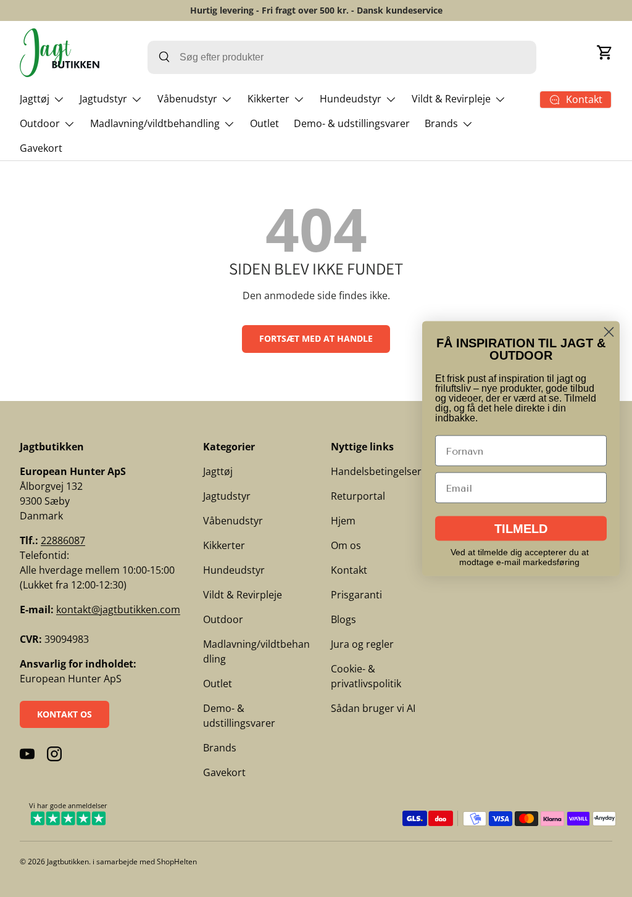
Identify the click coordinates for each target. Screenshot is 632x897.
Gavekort (41, 148)
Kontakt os (64, 714)
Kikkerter (224, 545)
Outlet (264, 123)
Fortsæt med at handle (316, 338)
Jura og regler (362, 644)
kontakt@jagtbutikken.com (118, 609)
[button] (604, 52)
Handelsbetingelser (376, 471)
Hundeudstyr (234, 570)
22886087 (63, 540)
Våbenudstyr (233, 520)
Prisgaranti (356, 594)
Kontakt (349, 570)
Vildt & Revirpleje (242, 594)
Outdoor (223, 619)
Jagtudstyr (227, 496)
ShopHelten (177, 861)
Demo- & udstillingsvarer (352, 123)
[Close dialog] (609, 332)
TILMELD (520, 528)
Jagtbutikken (68, 861)
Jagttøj (218, 471)
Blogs (343, 619)
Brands (219, 747)
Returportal (358, 496)
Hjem (343, 520)
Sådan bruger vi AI (373, 708)
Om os (346, 545)
